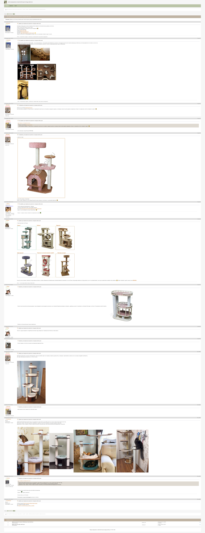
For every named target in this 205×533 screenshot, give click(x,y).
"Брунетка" (58, 225)
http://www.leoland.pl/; (25, 31)
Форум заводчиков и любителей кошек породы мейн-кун (20, 2)
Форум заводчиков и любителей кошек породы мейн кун (100, 529)
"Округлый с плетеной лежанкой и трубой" (45, 252)
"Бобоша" (39, 225)
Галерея (16, 5)
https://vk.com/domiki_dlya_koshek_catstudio (26, 505)
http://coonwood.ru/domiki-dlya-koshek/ (30, 503)
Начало (7, 5)
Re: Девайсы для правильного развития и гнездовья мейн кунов (31, 40)
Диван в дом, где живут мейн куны (18, 524)
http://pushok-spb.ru (28, 107)
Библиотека (11, 5)
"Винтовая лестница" (61, 252)
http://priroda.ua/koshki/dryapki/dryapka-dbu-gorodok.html (31, 208)
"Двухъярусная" (20, 252)
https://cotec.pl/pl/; (23, 30)
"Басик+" (19, 225)
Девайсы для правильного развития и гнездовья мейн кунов (30, 23)
